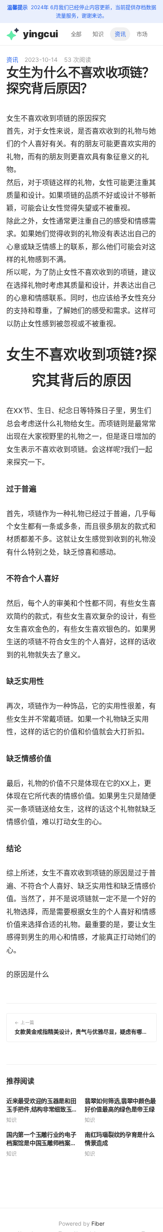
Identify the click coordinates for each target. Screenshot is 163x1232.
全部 (76, 33)
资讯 (120, 33)
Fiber (97, 1223)
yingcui (40, 33)
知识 (98, 33)
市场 (142, 33)
